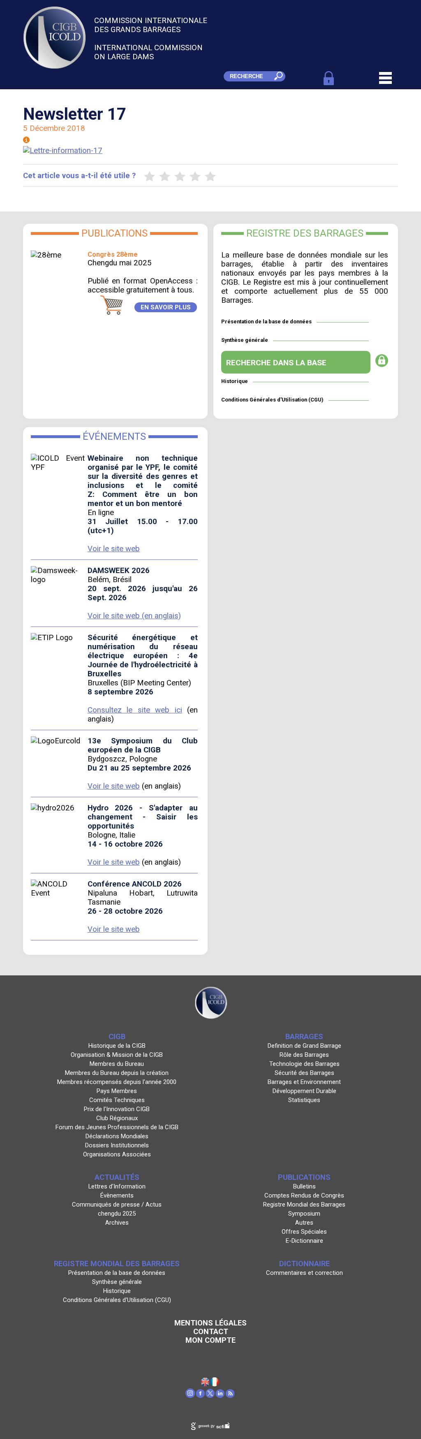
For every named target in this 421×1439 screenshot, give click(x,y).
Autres (304, 1222)
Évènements (117, 1195)
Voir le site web (114, 548)
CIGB (117, 1036)
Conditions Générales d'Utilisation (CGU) (272, 400)
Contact (210, 1331)
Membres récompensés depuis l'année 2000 (116, 1082)
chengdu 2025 (117, 1213)
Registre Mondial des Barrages (304, 1204)
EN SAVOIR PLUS (166, 307)
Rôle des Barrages (304, 1054)
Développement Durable (304, 1091)
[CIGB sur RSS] (230, 1395)
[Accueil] (215, 1383)
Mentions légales (210, 1322)
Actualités (117, 1177)
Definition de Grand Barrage (304, 1045)
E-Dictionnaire (304, 1240)
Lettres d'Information (117, 1186)
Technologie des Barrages (304, 1064)
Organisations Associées (117, 1154)
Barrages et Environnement (304, 1082)
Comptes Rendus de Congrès (304, 1195)
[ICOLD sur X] (210, 1395)
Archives (117, 1222)
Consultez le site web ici (135, 710)
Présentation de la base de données (266, 321)
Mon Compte (210, 1340)
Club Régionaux (117, 1118)
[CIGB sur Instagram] (190, 1395)
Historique (234, 381)
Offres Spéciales (304, 1231)
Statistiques (304, 1100)
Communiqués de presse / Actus (117, 1204)
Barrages (304, 1036)
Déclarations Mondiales (117, 1136)
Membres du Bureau (117, 1064)
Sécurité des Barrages (304, 1073)
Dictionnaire (304, 1263)
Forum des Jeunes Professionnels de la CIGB (117, 1127)
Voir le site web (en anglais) (134, 615)
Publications (304, 1177)
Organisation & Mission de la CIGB (117, 1054)
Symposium (304, 1213)
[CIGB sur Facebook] (201, 1395)
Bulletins (304, 1186)
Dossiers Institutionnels (117, 1145)
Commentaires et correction (304, 1273)
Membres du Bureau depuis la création (117, 1073)
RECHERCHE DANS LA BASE (276, 362)
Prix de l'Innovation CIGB (117, 1109)
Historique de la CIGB (117, 1045)
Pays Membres (117, 1091)
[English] (205, 1383)
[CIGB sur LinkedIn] (220, 1395)
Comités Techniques (117, 1100)
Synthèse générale (244, 340)
